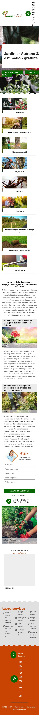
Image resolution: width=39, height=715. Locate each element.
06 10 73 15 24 (33, 20)
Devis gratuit (31, 707)
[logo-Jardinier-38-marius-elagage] (11, 13)
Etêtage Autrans (20, 625)
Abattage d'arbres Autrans (33, 635)
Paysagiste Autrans (21, 619)
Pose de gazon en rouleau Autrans (8, 618)
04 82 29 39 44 (33, 7)
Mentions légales (19, 709)
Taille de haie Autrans (33, 626)
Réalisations (12, 72)
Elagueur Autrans (33, 619)
